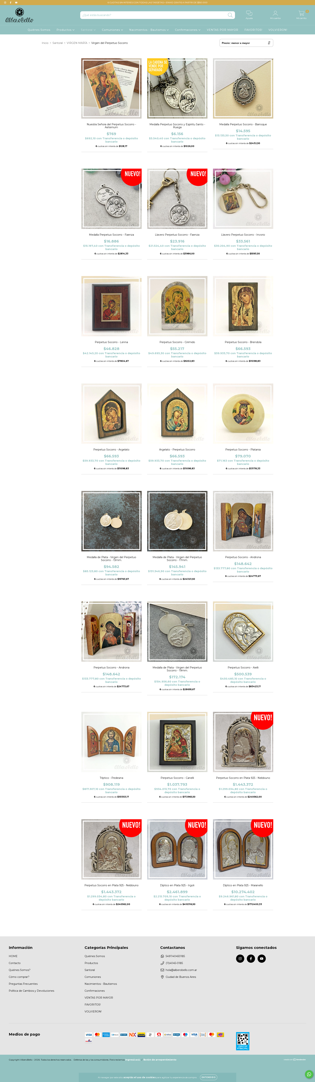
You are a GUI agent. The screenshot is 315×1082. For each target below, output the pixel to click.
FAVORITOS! (253, 30)
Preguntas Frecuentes (23, 983)
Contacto (15, 963)
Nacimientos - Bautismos (148, 30)
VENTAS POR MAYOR (222, 30)
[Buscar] (230, 15)
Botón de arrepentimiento (159, 1059)
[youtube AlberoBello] (16, 2)
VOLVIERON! (278, 30)
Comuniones (111, 30)
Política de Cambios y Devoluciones (31, 990)
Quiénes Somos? (19, 970)
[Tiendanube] (294, 1060)
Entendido (209, 1077)
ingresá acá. (132, 1059)
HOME (13, 956)
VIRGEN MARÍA (77, 43)
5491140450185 (175, 956)
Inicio (45, 43)
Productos (64, 30)
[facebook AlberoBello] (11, 2)
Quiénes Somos (39, 30)
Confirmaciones (186, 30)
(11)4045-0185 (174, 963)
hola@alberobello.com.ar (181, 970)
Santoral (87, 30)
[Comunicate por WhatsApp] (309, 1074)
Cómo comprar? (19, 977)
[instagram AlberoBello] (5, 2)
